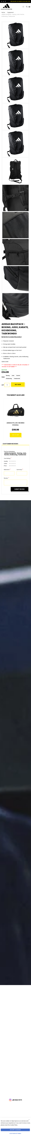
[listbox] (16, 377)
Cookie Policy (13, 1125)
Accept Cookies (15, 1130)
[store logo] (7, 7)
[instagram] (5, 1)
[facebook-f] (1, 1)
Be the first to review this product (12, 337)
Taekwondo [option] (17, 378)
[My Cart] (29, 7)
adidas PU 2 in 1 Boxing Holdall (15, 424)
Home (3, 12)
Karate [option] (18, 375)
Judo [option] (13, 375)
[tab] (15, 443)
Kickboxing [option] (9, 378)
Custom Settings (15, 1133)
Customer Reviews (10, 444)
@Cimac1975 (17, 1100)
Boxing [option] (8, 375)
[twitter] (3, 1)
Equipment (10, 12)
